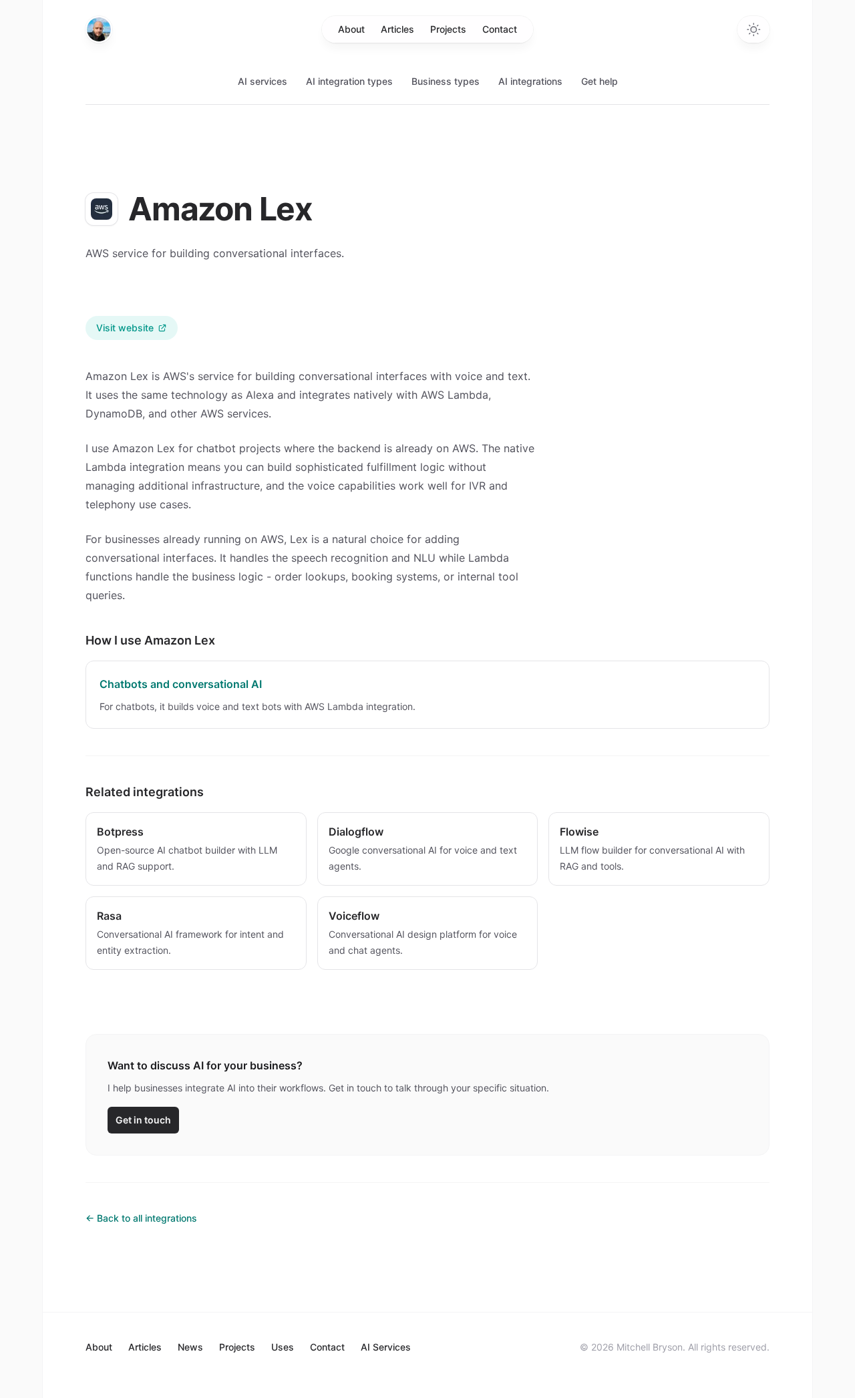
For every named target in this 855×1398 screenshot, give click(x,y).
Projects (448, 29)
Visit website (125, 327)
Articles (397, 29)
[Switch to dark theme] (753, 29)
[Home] (99, 29)
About (351, 29)
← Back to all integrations (141, 1218)
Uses (282, 1347)
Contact (499, 29)
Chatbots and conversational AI (181, 684)
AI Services (386, 1347)
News (190, 1347)
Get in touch (143, 1119)
